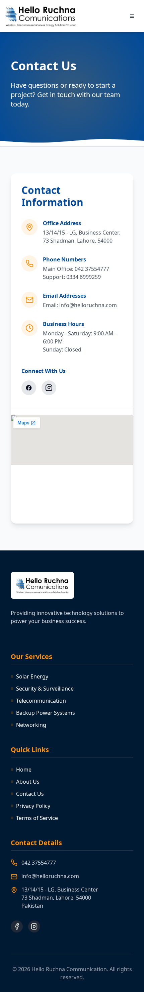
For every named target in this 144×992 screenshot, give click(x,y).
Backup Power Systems (45, 712)
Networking (31, 725)
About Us (28, 781)
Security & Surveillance (45, 688)
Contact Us (30, 793)
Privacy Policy (33, 806)
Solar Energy (32, 676)
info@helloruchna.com (50, 876)
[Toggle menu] (132, 16)
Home (23, 769)
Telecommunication (41, 700)
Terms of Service (37, 818)
